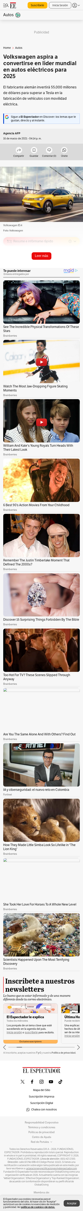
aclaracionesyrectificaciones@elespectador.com (51, 1168)
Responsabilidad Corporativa (41, 1122)
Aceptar (72, 1203)
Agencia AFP (11, 133)
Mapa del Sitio (41, 1090)
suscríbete (31, 1032)
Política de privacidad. (64, 1052)
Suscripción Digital (41, 1103)
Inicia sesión (14, 1032)
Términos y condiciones (41, 1127)
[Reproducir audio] (9, 264)
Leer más (41, 256)
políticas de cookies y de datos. (38, 1207)
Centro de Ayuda (41, 1137)
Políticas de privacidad (41, 1132)
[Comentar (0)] (49, 150)
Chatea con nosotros (44, 1109)
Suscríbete (37, 5)
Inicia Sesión (60, 5)
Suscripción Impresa (41, 1096)
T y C (38, 1052)
